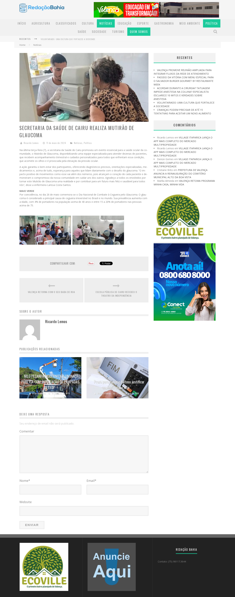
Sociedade (99, 32)
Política (212, 23)
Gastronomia (164, 23)
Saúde (82, 32)
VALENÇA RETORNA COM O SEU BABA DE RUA (51, 292)
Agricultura (41, 23)
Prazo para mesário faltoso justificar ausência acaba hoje (119, 384)
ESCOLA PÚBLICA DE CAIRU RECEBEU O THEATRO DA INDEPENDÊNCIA (116, 293)
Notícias (105, 23)
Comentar (26, 431)
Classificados (66, 23)
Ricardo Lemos (31, 143)
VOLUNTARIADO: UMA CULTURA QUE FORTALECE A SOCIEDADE (68, 39)
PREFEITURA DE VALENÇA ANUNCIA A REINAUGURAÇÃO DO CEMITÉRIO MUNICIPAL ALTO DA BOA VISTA (180, 173)
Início (22, 23)
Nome (24, 481)
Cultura (88, 23)
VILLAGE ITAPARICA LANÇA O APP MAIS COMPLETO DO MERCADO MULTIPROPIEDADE (183, 141)
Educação (125, 23)
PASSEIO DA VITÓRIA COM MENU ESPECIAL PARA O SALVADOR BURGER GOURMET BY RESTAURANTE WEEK (184, 81)
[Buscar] (216, 31)
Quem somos (139, 32)
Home (22, 45)
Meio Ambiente (189, 23)
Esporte (143, 23)
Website (25, 502)
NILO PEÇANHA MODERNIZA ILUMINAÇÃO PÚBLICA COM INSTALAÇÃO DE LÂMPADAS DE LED (50, 381)
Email (91, 481)
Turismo (118, 32)
